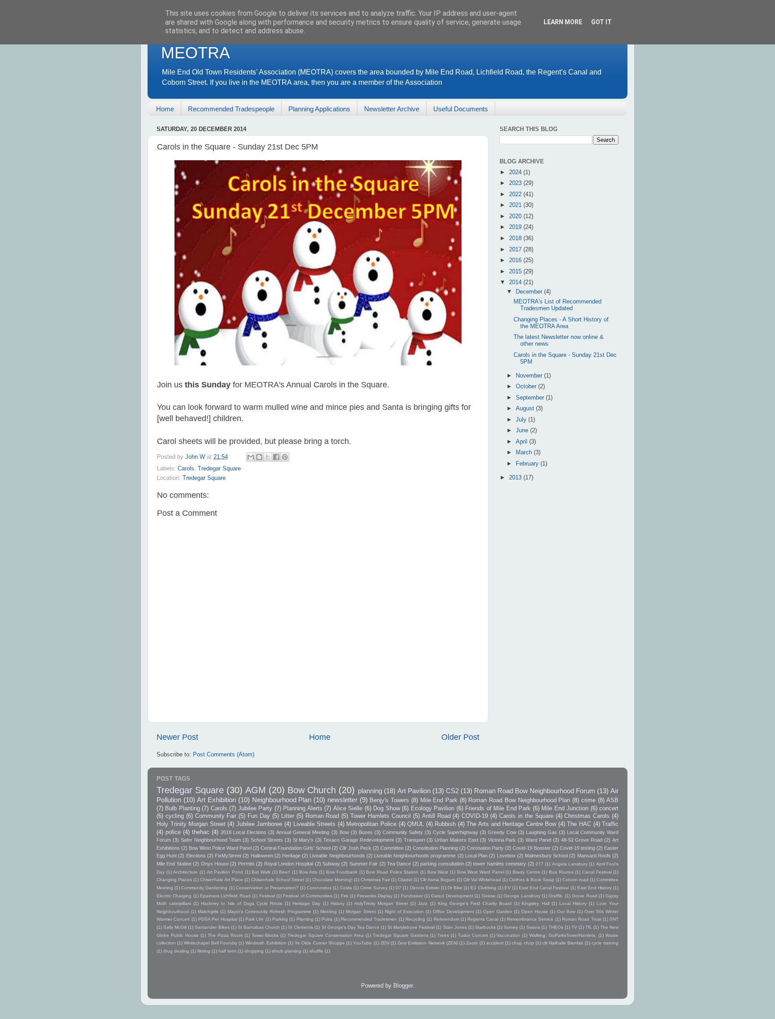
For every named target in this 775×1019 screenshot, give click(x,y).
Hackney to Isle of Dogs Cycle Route (242, 903)
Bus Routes (561, 872)
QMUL (415, 824)
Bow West (437, 872)
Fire (344, 895)
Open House (534, 911)
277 (540, 863)
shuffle (316, 951)
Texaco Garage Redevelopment (358, 840)
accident (495, 942)
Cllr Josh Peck (355, 848)
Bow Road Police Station (392, 872)
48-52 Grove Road (582, 840)
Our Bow (566, 911)
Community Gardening (204, 887)
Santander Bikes (212, 927)
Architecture (185, 872)
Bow (344, 832)
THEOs (556, 927)
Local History (573, 903)
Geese (489, 895)
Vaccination (508, 935)
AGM (255, 790)
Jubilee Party (255, 808)
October (527, 386)
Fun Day (259, 816)
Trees (443, 935)
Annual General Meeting (302, 832)
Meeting (328, 911)
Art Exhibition (216, 800)
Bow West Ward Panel (480, 872)
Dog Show (386, 808)
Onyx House (215, 863)
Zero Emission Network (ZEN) (427, 942)
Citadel (405, 879)
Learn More (563, 22)
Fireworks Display (374, 895)
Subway (331, 863)
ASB (612, 800)
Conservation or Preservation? (267, 887)
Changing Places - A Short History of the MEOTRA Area (561, 322)
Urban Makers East (456, 840)
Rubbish (445, 824)
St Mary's (303, 840)
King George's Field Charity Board (475, 903)
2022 (516, 194)
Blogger (403, 986)
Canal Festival (597, 872)
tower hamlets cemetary (499, 863)
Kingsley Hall (535, 903)
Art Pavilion (414, 791)
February (528, 464)
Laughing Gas (541, 832)
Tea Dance (399, 863)
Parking (280, 919)
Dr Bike (455, 887)
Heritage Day (306, 903)
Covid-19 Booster (532, 848)
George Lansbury (522, 895)
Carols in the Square (526, 816)
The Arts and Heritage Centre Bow (511, 824)
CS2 (452, 791)
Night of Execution (404, 911)
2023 (516, 183)
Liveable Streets (314, 824)
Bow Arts (308, 872)
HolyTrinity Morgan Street (381, 903)
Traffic (610, 824)
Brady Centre (526, 872)
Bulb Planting (182, 808)
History (337, 903)
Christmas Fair (375, 879)
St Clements (300, 927)
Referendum (446, 919)
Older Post (460, 737)
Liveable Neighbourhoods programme (415, 855)
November (530, 376)
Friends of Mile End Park (498, 808)
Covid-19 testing (577, 848)
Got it (601, 22)
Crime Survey (374, 887)
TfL (588, 927)
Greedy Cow (502, 832)
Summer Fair (363, 863)
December (530, 292)
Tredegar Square (219, 469)
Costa (346, 887)
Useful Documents (460, 109)
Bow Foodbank (342, 872)
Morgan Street (361, 911)
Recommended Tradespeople (231, 109)
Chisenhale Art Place (221, 879)
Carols (186, 469)
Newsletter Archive (391, 109)
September (531, 398)
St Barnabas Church (259, 927)
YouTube (362, 942)
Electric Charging (174, 895)
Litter (287, 816)
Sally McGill (175, 927)
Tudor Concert (473, 935)
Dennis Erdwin (425, 887)
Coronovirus (319, 887)
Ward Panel (538, 840)
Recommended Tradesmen (369, 919)
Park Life (254, 919)
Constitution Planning (435, 848)
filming (203, 951)
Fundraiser (412, 895)
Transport (414, 840)
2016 (516, 260)
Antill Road (436, 816)
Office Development (453, 911)
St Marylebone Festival (411, 927)
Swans (533, 927)
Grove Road (584, 895)
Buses (366, 832)
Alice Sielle (347, 808)
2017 (516, 249)
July (522, 420)
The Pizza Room (225, 935)
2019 (516, 227)
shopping (254, 951)
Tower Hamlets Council (380, 816)
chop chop (523, 942)
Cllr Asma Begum (437, 879)
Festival (267, 895)
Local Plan (476, 855)
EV (508, 887)
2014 (516, 282)
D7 (398, 887)
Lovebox (506, 855)
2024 (516, 172)
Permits (246, 863)
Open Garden (497, 911)
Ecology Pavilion (432, 808)
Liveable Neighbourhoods (337, 855)
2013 (516, 477)
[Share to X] (267, 456)
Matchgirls (208, 911)
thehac (200, 832)
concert (608, 808)
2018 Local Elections (243, 832)
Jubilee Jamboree (259, 824)
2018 (516, 238)
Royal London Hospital (288, 863)
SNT (614, 919)
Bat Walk (261, 872)
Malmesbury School (546, 855)
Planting (304, 919)
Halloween (262, 855)
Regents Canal (482, 919)
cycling (174, 816)
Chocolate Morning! (332, 879)
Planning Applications (319, 109)
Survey (511, 927)
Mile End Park (438, 800)
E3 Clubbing (483, 887)
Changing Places (174, 879)
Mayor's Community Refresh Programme (269, 911)
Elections (196, 855)
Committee (392, 848)
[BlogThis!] (259, 456)
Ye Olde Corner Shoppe (320, 942)
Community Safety (403, 832)
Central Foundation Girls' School (296, 848)
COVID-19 (475, 816)
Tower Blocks (265, 935)
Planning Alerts (302, 808)
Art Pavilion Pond (225, 872)
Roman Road (322, 816)
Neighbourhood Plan (282, 800)
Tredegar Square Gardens (400, 935)
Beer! (284, 872)
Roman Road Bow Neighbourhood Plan (519, 800)
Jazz (422, 903)
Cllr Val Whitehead (482, 879)
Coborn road (575, 879)
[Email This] (250, 456)
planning (370, 791)
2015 (516, 271)
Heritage (291, 855)
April (522, 442)
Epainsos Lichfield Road (225, 895)
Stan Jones (455, 927)
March (525, 452)
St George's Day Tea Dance (350, 927)
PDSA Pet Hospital (217, 919)
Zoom (472, 942)
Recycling (415, 919)
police (173, 832)
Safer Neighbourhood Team (211, 840)
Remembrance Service (530, 919)
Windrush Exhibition (265, 942)
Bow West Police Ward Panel (220, 848)
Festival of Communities (307, 895)
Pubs (327, 919)
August (526, 408)
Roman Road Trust (581, 919)
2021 (516, 205)
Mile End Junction (564, 808)
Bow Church (311, 790)
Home (165, 109)
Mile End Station (174, 863)
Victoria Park (502, 840)
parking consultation (442, 863)
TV (574, 927)
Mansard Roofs (594, 855)
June (523, 430)
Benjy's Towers (389, 800)
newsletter (342, 800)
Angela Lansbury (570, 863)
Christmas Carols (587, 816)
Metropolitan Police (371, 824)
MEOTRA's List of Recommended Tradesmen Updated (557, 305)
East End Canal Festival (544, 887)
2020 (516, 216)
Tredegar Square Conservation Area (325, 935)
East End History (594, 887)
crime (588, 800)
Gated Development (452, 895)
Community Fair (216, 816)
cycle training (605, 942)
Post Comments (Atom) (223, 754)
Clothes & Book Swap (531, 879)
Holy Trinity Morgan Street (191, 824)
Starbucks (485, 927)
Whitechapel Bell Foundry (210, 942)
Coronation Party (485, 848)
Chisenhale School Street (277, 879)
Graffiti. (556, 895)
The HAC (579, 824)
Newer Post (177, 737)
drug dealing (176, 951)
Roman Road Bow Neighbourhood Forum (534, 791)
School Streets (267, 840)
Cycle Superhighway (455, 832)
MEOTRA (195, 53)
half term (227, 951)
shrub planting (286, 951)
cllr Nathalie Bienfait (562, 942)
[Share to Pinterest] (284, 456)
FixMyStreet (228, 855)
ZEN (384, 942)
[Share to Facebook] (276, 456)
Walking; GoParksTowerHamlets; (562, 935)
